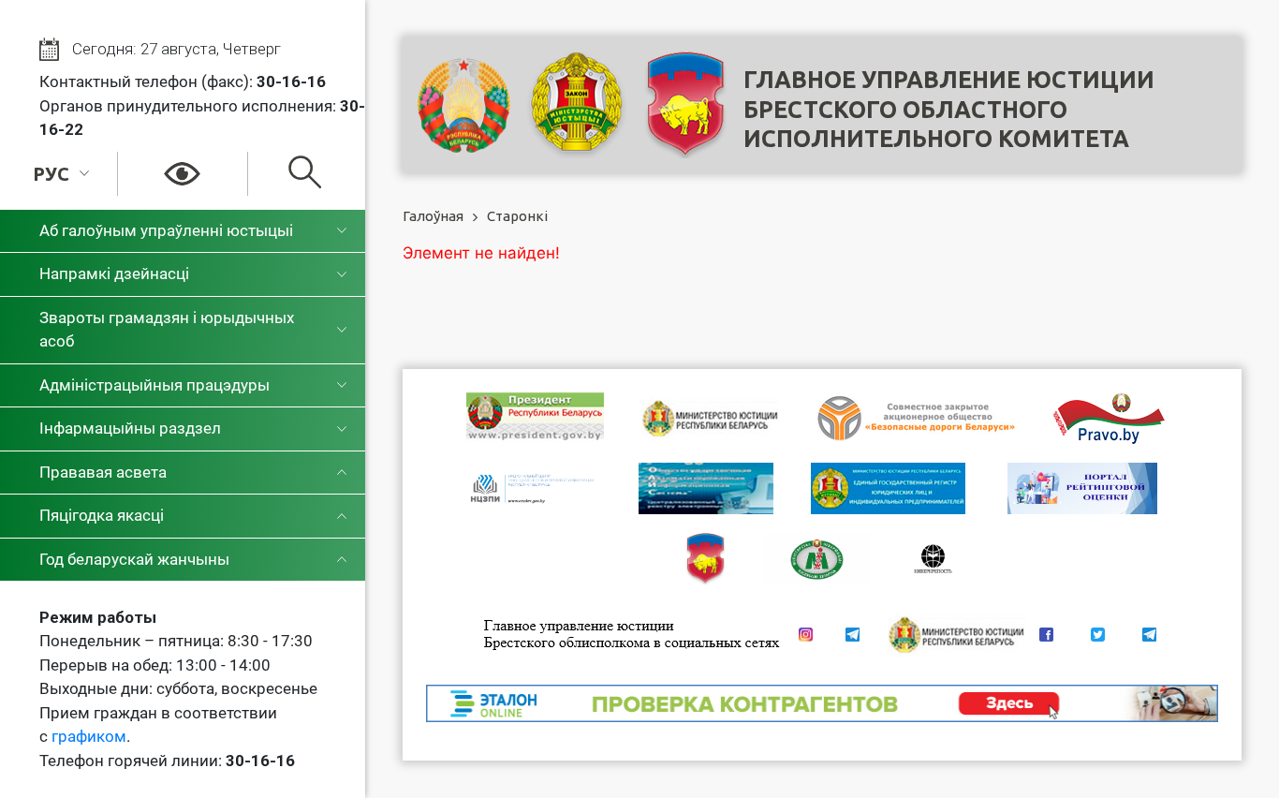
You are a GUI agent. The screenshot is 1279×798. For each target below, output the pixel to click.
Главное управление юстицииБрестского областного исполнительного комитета (948, 109)
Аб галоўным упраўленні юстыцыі (166, 230)
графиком (88, 736)
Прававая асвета (103, 472)
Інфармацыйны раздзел (130, 428)
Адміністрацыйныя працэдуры (154, 385)
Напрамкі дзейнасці (114, 273)
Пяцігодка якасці (101, 515)
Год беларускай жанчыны (134, 559)
